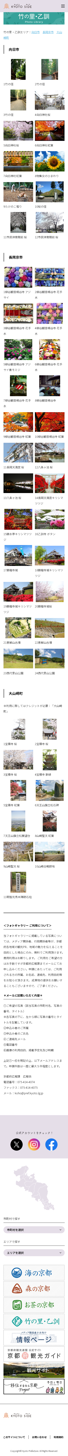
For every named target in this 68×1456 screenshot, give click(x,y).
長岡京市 (48, 32)
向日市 (35, 32)
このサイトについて (14, 1437)
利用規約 (58, 1437)
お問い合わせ (39, 1437)
